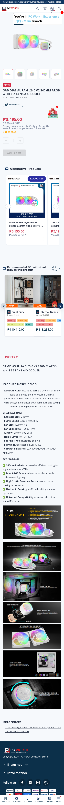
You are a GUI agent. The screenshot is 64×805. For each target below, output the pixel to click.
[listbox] (32, 306)
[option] (17, 306)
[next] (60, 306)
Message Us (14, 104)
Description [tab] (11, 356)
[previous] (4, 306)
